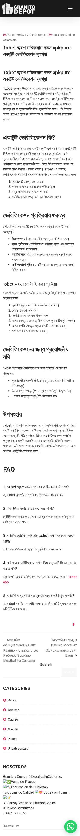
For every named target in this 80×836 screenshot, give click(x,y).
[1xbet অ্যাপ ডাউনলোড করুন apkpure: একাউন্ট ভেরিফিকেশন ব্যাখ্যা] (72, 624)
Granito (13, 729)
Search (46, 665)
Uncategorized (61, 34)
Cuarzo (13, 719)
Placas (12, 739)
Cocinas (13, 710)
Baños (12, 700)
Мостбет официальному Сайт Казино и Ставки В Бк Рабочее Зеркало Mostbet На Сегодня (20, 650)
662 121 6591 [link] (16, 813)
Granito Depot (37, 34)
